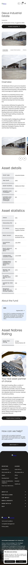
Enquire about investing (14, 418)
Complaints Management (8, 524)
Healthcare (17, 484)
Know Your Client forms (7, 485)
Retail (16, 478)
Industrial (17, 481)
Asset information (15, 50)
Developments (5, 478)
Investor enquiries (14, 26)
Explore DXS (20, 310)
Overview (5, 50)
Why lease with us (19, 472)
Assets (3, 475)
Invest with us (5, 469)
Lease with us (18, 469)
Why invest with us (6, 472)
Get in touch (14, 444)
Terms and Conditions (7, 521)
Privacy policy (5, 526)
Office (16, 475)
